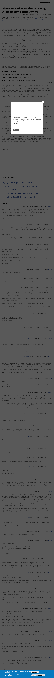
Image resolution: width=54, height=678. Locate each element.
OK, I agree (35, 672)
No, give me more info (38, 675)
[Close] (43, 102)
